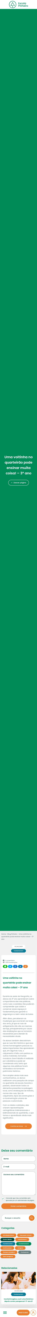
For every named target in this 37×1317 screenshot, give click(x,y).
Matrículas (23, 1312)
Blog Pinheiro (12, 934)
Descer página (20, 482)
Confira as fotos (16, 1126)
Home (3, 934)
